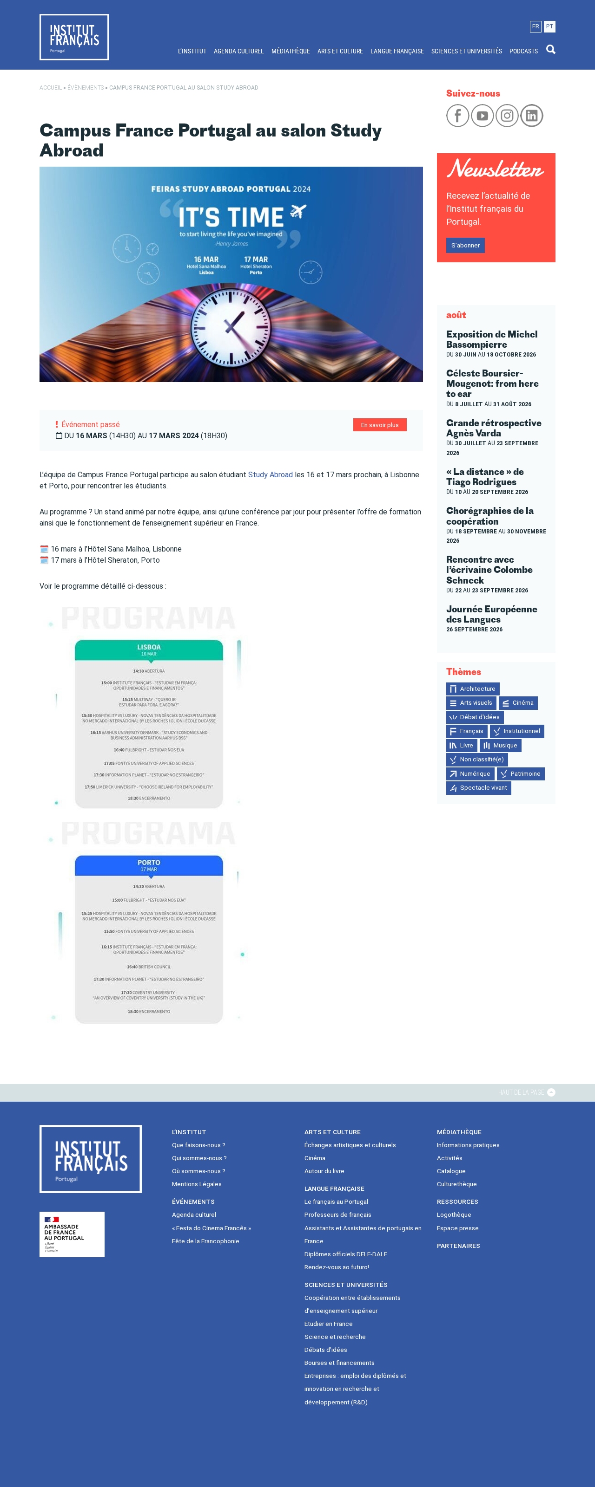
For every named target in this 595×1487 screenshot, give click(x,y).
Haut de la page (522, 1092)
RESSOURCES (457, 1201)
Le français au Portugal (336, 1201)
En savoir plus (380, 425)
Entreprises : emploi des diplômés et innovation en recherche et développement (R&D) (355, 1388)
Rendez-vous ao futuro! (336, 1267)
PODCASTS (523, 51)
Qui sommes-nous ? (199, 1158)
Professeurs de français (337, 1214)
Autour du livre (324, 1171)
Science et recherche (335, 1336)
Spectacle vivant (483, 787)
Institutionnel (522, 730)
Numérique (475, 773)
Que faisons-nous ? (198, 1145)
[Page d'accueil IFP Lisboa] (74, 37)
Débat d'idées (480, 717)
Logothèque (454, 1214)
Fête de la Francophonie (205, 1241)
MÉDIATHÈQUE (290, 51)
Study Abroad (270, 474)
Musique (505, 745)
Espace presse (458, 1228)
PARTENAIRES (458, 1245)
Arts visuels (476, 702)
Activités (450, 1158)
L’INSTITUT (192, 51)
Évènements (85, 87)
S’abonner (465, 245)
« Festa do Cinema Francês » (211, 1228)
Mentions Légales (197, 1184)
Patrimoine (526, 773)
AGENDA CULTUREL (239, 51)
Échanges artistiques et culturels (350, 1145)
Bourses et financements (339, 1362)
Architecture (478, 688)
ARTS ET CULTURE (340, 51)
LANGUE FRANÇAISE (397, 51)
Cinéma (523, 702)
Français (471, 730)
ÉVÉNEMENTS (193, 1201)
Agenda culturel (194, 1214)
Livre (466, 745)
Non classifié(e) (482, 759)
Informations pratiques (468, 1145)
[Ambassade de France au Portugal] (72, 1234)
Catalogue (451, 1171)
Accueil (51, 87)
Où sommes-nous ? (198, 1171)
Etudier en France (328, 1323)
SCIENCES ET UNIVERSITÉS (466, 51)
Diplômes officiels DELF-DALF (345, 1254)
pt (550, 26)
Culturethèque (457, 1184)
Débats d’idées (325, 1349)
